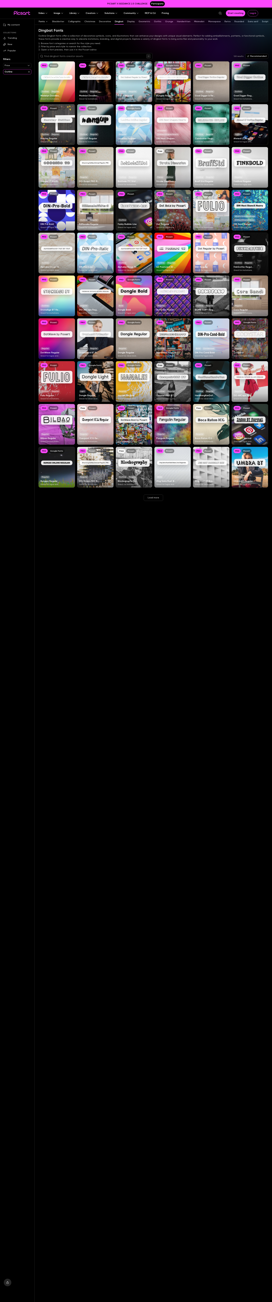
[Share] (7, 1282)
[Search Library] (148, 56)
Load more (153, 497)
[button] (43, 13)
